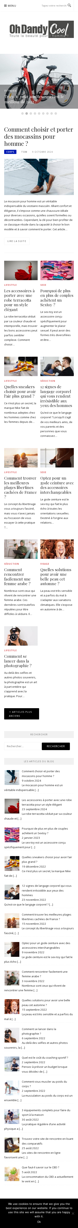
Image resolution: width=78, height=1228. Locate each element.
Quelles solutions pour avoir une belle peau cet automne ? (55, 576)
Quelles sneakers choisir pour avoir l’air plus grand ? (20, 391)
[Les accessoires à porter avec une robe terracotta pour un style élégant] (21, 270)
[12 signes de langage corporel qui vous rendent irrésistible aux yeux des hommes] (57, 366)
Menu (12, 6)
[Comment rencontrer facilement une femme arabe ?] (21, 549)
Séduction (47, 381)
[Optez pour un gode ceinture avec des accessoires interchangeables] (57, 457)
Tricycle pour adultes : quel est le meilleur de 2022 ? (34, 99)
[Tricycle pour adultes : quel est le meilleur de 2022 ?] (39, 81)
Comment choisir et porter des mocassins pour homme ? (38, 136)
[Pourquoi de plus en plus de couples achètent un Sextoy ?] (57, 270)
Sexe (43, 285)
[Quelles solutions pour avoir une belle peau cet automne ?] (57, 549)
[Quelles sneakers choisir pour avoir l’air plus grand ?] (21, 366)
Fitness (11, 90)
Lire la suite (16, 241)
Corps (10, 151)
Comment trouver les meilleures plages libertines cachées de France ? (20, 487)
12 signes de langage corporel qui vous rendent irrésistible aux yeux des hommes (56, 396)
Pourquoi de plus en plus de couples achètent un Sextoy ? (56, 297)
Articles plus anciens (20, 713)
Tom (24, 151)
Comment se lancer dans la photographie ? (17, 661)
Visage (44, 564)
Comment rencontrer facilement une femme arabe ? (17, 576)
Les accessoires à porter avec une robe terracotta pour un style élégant (19, 300)
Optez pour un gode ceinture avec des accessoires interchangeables (57, 485)
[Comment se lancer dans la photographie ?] (21, 635)
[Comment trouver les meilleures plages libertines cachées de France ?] (21, 457)
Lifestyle (10, 285)
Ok (39, 1221)
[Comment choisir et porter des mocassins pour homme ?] (39, 177)
